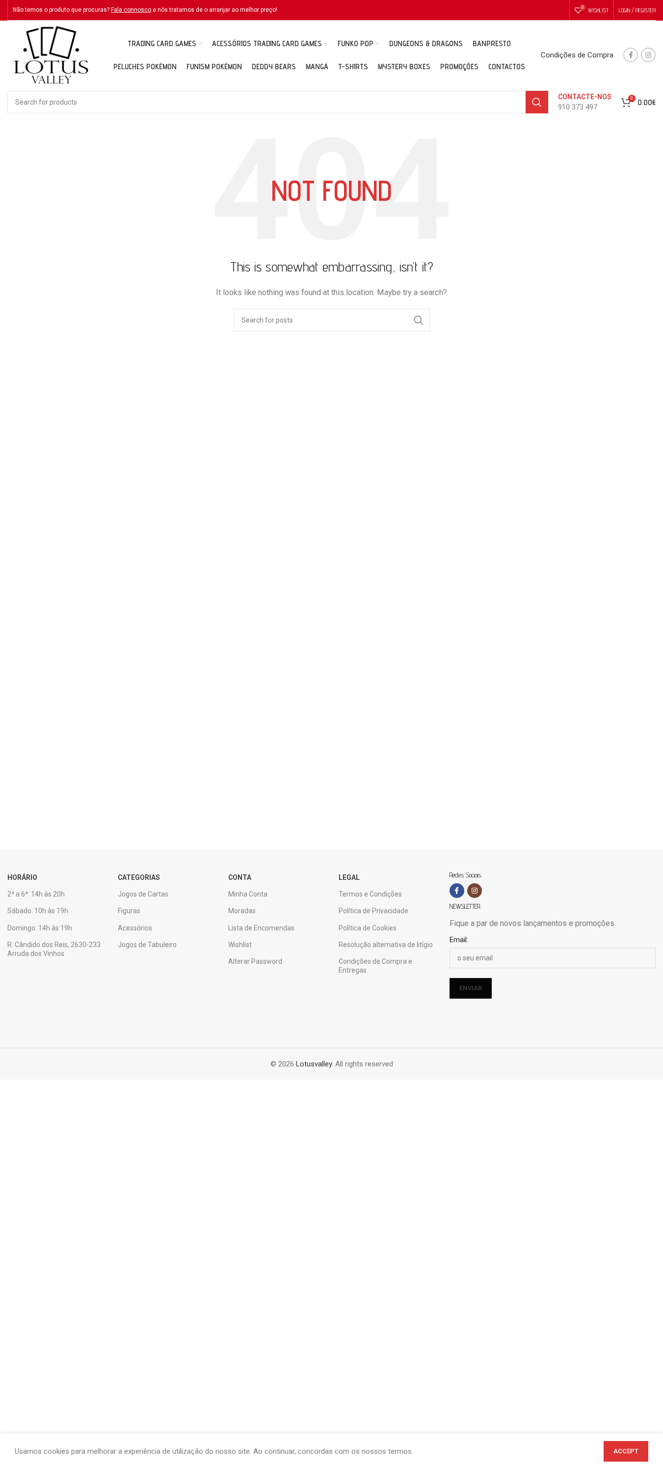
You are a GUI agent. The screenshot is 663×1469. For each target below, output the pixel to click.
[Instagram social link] (648, 55)
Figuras (129, 911)
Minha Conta (247, 894)
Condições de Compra (577, 55)
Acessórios (135, 928)
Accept (625, 1451)
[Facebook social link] (630, 55)
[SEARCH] (537, 102)
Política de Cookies (368, 928)
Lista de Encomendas (261, 928)
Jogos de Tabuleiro (147, 945)
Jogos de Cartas (143, 894)
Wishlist (240, 945)
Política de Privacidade (373, 911)
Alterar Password (255, 961)
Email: (459, 939)
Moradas (242, 911)
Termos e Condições (370, 894)
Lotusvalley (314, 1064)
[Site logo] (50, 54)
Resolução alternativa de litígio (386, 945)
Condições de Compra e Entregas (375, 965)
